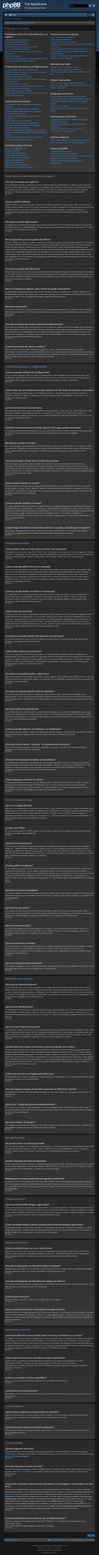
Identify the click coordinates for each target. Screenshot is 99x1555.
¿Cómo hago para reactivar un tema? (19, 139)
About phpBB (10, 1456)
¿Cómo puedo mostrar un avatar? (17, 88)
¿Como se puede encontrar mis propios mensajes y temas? (69, 109)
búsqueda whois (11, 1494)
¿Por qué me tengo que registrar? (17, 40)
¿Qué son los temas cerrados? (16, 165)
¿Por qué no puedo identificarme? (17, 49)
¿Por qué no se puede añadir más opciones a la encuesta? (23, 117)
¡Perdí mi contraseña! (13, 56)
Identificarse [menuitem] (93, 15)
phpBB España (57, 1550)
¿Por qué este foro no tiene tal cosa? (64, 154)
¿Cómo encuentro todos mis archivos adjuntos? (68, 142)
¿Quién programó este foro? (60, 151)
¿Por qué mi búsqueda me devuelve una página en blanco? (69, 102)
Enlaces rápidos (6, 15)
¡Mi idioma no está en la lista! (16, 84)
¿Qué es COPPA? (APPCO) (15, 42)
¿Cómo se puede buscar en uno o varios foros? (68, 97)
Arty (45, 1548)
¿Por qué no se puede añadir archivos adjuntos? (23, 125)
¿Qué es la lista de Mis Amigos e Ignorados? (67, 83)
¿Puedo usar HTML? (13, 151)
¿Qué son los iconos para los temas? (19, 167)
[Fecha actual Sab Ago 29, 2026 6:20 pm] (92, 23)
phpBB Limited (10, 1454)
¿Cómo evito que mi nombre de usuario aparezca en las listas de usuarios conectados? (26, 73)
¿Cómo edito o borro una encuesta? (18, 121)
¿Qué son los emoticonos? (15, 153)
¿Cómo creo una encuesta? (15, 114)
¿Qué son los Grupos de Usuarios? (63, 42)
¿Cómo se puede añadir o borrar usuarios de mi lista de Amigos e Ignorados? (71, 86)
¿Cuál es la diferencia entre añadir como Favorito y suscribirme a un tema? (69, 121)
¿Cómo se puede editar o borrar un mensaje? (22, 109)
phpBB (81, 451)
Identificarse (18, 18)
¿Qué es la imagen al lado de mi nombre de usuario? (25, 86)
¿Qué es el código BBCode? (15, 148)
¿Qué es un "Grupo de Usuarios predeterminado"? (69, 56)
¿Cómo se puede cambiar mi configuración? (21, 70)
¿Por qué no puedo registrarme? (17, 44)
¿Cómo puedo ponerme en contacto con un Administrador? (66, 162)
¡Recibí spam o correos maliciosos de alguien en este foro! (70, 73)
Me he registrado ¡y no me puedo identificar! (21, 47)
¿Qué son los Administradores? (62, 37)
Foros (14, 15)
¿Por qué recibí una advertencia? (17, 128)
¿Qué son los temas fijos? (15, 162)
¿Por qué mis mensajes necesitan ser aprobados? (24, 137)
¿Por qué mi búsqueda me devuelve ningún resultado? (70, 99)
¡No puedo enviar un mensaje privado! (64, 67)
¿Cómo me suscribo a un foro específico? (66, 129)
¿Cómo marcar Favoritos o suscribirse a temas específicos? (68, 125)
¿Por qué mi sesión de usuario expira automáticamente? (26, 58)
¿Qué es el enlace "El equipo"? (62, 58)
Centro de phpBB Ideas (25, 1472)
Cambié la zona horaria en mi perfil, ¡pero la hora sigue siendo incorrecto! (25, 80)
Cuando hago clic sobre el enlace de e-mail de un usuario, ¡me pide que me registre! (26, 94)
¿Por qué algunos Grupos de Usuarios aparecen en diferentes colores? (69, 52)
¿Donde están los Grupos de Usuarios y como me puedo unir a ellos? (71, 45)
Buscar (8, 18)
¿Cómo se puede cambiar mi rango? (18, 91)
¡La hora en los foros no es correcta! (18, 77)
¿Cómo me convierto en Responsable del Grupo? (68, 49)
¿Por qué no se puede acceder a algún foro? (21, 123)
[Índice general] (13, 6)
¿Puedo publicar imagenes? (15, 155)
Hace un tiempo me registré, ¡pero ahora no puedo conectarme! (24, 53)
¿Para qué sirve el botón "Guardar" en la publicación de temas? (26, 133)
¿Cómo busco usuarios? (59, 106)
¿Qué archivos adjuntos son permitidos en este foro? (70, 140)
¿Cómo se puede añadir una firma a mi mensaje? (23, 111)
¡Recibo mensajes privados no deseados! (65, 69)
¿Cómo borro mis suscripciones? (62, 131)
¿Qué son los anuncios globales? (17, 158)
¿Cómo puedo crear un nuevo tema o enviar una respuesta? (23, 105)
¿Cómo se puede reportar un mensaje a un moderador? (25, 130)
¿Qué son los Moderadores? (61, 40)
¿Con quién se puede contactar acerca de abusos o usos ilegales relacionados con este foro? (71, 157)
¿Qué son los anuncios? (14, 160)
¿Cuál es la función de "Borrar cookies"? (20, 61)
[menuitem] (89, 15)
